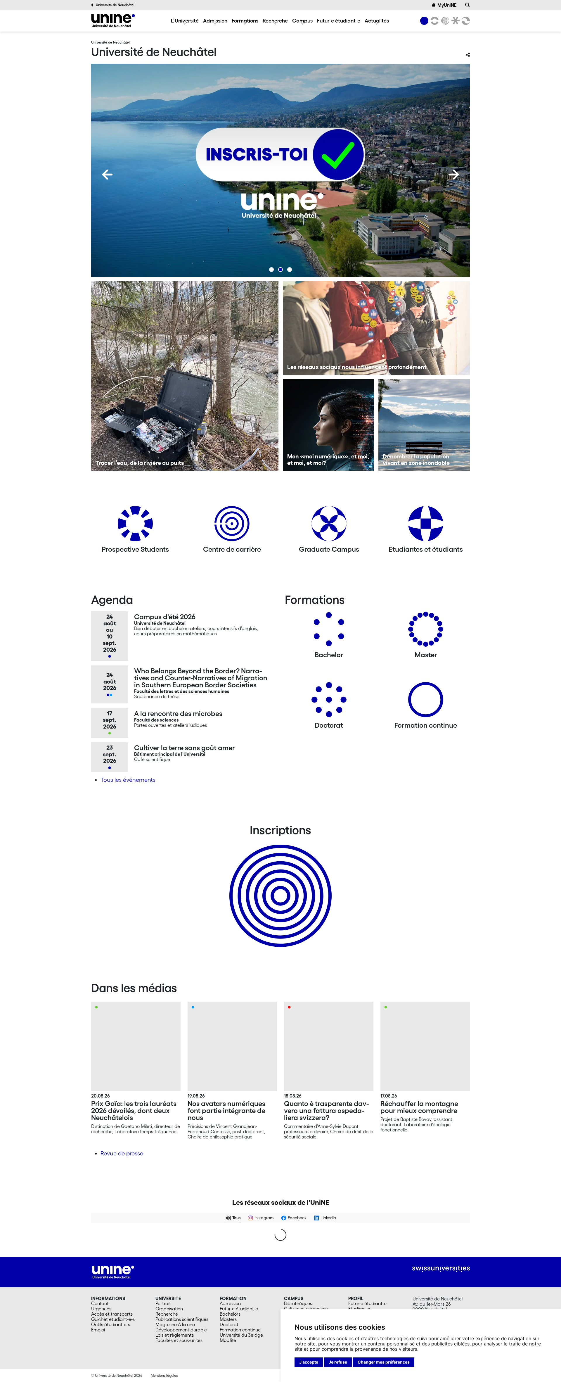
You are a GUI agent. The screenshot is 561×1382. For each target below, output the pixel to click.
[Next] (454, 174)
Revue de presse (122, 1153)
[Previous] (107, 174)
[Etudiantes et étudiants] (426, 526)
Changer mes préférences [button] (384, 1361)
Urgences (101, 1308)
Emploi (98, 1329)
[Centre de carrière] (232, 526)
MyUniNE (446, 5)
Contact (100, 1303)
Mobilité (228, 1340)
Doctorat (229, 1324)
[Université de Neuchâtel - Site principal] (113, 1271)
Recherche (275, 20)
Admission (215, 20)
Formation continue (240, 1329)
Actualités (377, 20)
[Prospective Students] (135, 526)
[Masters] (426, 631)
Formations (245, 20)
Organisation (169, 1308)
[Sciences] (444, 21)
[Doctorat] (329, 702)
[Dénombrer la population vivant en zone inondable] (424, 425)
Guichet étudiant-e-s (113, 1319)
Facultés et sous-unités (178, 1340)
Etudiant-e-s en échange (279, 885)
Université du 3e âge (241, 1335)
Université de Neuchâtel (115, 5)
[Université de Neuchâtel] (113, 20)
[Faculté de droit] (454, 21)
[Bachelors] (329, 631)
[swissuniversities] (441, 1269)
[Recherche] (467, 5)
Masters (228, 1319)
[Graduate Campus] (329, 526)
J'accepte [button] (308, 1361)
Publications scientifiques (181, 1319)
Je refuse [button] (338, 1361)
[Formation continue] (426, 702)
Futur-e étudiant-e (338, 20)
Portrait (163, 1303)
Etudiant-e (359, 1308)
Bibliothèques (298, 1303)
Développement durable (181, 1329)
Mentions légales (164, 1375)
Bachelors (230, 1314)
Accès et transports (112, 1314)
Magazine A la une (175, 1324)
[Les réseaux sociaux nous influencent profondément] (376, 328)
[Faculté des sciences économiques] (465, 21)
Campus (302, 20)
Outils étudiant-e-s (110, 1324)
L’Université (185, 20)
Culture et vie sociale (306, 1308)
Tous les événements (128, 780)
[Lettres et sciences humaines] (433, 21)
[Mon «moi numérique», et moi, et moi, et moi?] (328, 425)
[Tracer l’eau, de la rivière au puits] (184, 376)
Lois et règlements (174, 1335)
